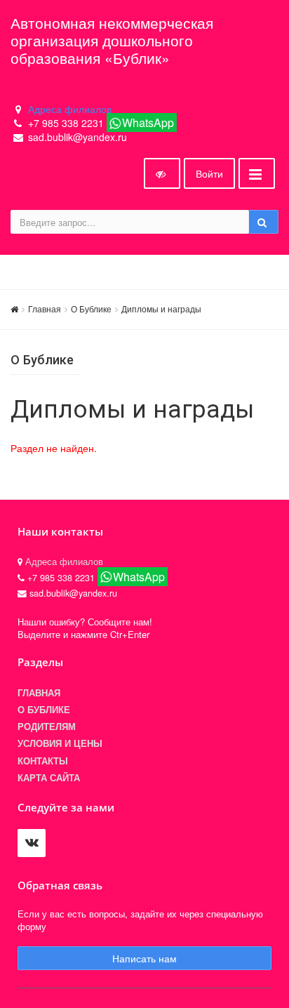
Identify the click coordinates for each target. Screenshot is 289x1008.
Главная (44, 308)
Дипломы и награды (161, 308)
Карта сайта (49, 777)
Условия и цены (60, 743)
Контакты (43, 761)
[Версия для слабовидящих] (162, 173)
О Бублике (91, 308)
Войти (209, 173)
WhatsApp (148, 122)
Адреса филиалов (70, 109)
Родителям (47, 726)
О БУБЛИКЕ (44, 709)
